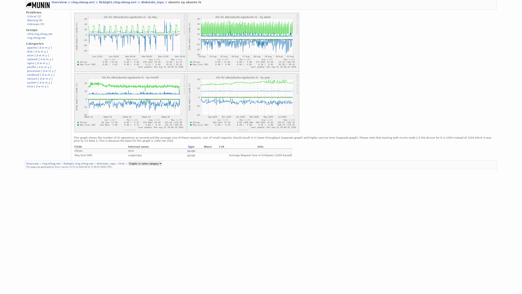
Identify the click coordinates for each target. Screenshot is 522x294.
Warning (32, 20)
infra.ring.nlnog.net (39, 34)
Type (191, 146)
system (32, 82)
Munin (58, 167)
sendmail (33, 74)
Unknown (33, 24)
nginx (30, 63)
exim (30, 55)
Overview (60, 2)
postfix (31, 67)
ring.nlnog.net (83, 2)
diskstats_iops (153, 2)
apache (32, 47)
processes (33, 70)
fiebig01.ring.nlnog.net (118, 2)
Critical (31, 16)
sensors (32, 78)
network (32, 59)
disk (30, 51)
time (30, 86)
